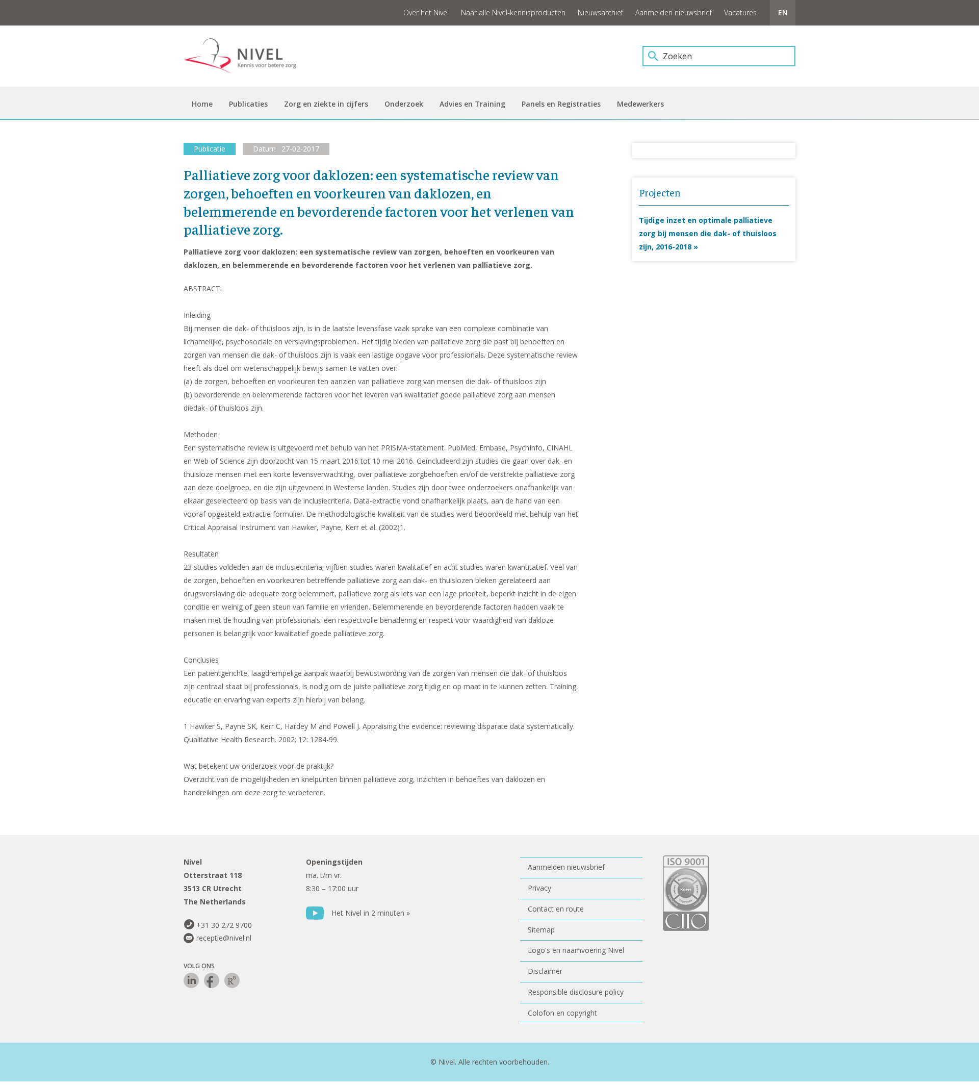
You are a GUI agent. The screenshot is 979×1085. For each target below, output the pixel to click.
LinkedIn (191, 980)
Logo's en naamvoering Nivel (576, 950)
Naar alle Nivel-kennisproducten (513, 12)
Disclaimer (545, 971)
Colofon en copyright (562, 1013)
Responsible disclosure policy (576, 992)
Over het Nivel (426, 12)
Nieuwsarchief (600, 12)
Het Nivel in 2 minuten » (370, 913)
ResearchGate (232, 980)
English (782, 13)
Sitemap (541, 930)
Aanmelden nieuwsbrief (673, 12)
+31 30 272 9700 (224, 925)
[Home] (247, 56)
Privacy (539, 888)
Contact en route (556, 909)
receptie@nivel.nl (223, 938)
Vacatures (740, 12)
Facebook (211, 980)
